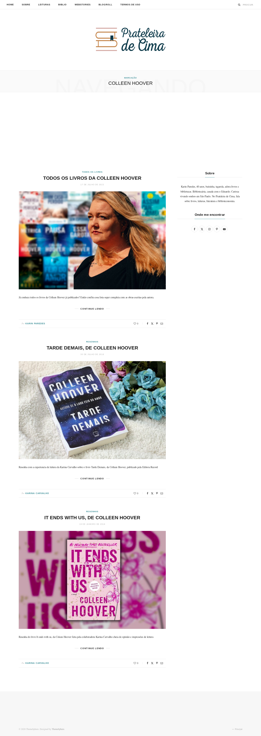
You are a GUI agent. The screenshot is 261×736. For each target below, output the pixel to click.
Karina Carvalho (37, 493)
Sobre (26, 4)
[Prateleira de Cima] (130, 39)
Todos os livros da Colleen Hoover (92, 178)
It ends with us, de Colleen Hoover (92, 517)
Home (10, 4)
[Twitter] (152, 323)
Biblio (62, 4)
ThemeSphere (58, 728)
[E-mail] (161, 323)
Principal (238, 728)
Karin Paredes (35, 323)
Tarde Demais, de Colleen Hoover (92, 347)
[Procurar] (239, 4)
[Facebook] (147, 323)
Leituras (44, 4)
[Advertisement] (130, 131)
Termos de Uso (130, 4)
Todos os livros (92, 172)
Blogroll (105, 4)
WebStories (83, 4)
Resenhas (92, 342)
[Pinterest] (157, 323)
